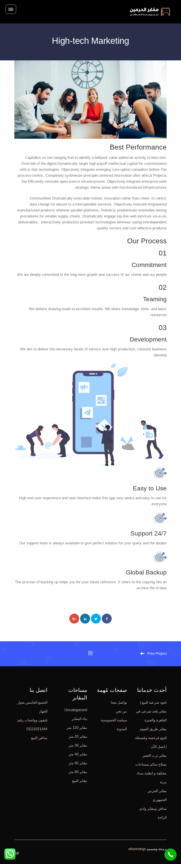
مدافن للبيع (39, 738)
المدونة (122, 729)
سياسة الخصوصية (114, 720)
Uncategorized (75, 710)
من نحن (121, 711)
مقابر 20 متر (78, 736)
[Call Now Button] (170, 855)
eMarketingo (137, 849)
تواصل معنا (119, 702)
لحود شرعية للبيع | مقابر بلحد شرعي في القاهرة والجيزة (151, 711)
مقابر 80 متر (78, 772)
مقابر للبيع (79, 781)
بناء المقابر (79, 719)
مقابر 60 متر (78, 763)
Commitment (149, 264)
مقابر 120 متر (77, 728)
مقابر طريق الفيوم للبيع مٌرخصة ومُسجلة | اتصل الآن (151, 738)
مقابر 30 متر (78, 745)
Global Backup (146, 572)
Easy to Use (150, 488)
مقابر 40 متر (78, 754)
